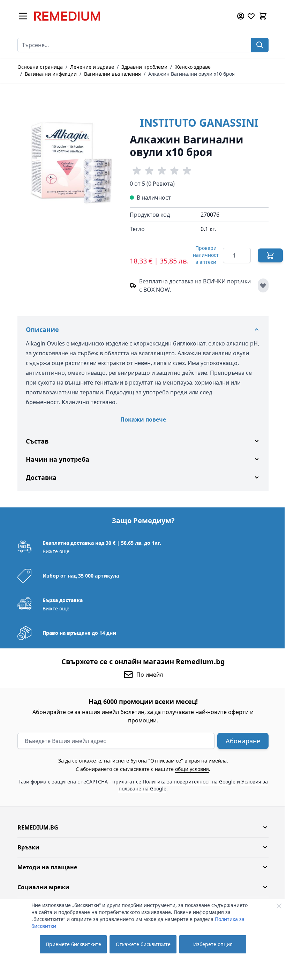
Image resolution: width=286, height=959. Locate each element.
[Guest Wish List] (251, 16)
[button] (140, 827)
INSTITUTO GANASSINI (199, 123)
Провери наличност (206, 255)
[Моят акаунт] (240, 16)
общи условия (189, 769)
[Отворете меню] (23, 16)
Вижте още (53, 551)
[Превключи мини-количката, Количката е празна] (263, 16)
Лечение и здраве (92, 67)
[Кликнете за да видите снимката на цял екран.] (70, 155)
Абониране (240, 741)
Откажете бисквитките (143, 944)
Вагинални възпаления (112, 73)
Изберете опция (213, 944)
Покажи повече (143, 419)
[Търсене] (260, 45)
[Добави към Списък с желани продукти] (263, 285)
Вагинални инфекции (51, 73)
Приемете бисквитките (73, 944)
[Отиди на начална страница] (130, 16)
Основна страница (40, 67)
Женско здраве (193, 67)
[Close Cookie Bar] (279, 906)
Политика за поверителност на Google (186, 781)
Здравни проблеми (144, 67)
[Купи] (270, 255)
